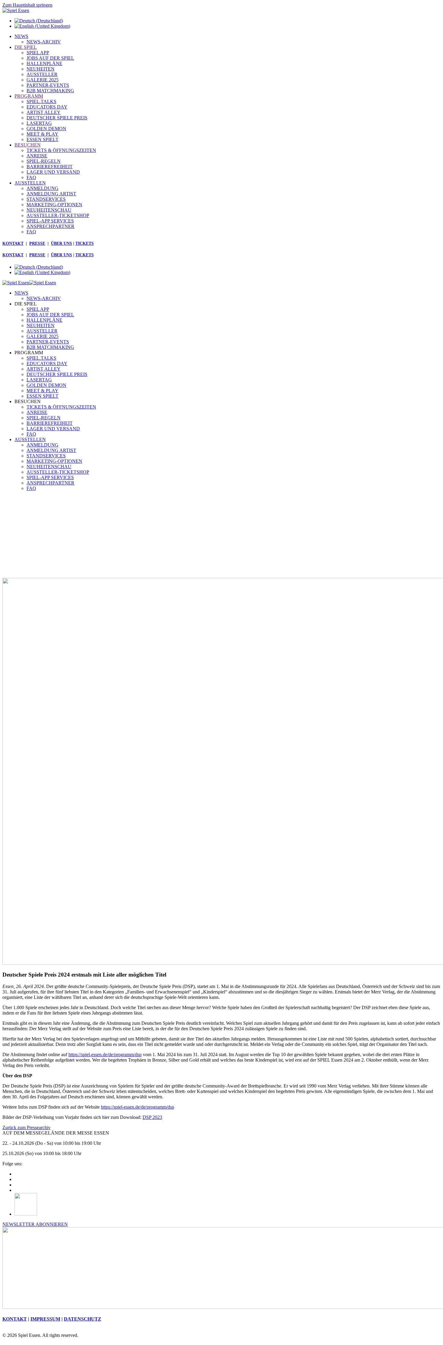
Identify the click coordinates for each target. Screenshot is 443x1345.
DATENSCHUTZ (82, 1318)
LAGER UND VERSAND (53, 172)
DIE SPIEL (25, 47)
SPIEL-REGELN (44, 161)
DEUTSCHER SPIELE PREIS (57, 117)
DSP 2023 (152, 1117)
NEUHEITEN (41, 68)
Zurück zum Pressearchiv (26, 1127)
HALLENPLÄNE (44, 63)
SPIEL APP (38, 52)
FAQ (31, 177)
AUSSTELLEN (30, 182)
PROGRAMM (28, 96)
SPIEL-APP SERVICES (50, 220)
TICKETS (84, 243)
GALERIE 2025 (42, 79)
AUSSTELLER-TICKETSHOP (58, 215)
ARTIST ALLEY (44, 112)
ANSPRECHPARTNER (50, 226)
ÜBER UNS (61, 243)
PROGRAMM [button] (28, 352)
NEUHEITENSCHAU (49, 210)
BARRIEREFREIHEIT (50, 166)
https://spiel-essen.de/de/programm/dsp (105, 1054)
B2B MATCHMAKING (50, 90)
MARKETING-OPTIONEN (54, 204)
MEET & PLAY (42, 134)
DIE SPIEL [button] (25, 303)
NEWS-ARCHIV (44, 41)
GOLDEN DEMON (46, 128)
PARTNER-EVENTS (48, 85)
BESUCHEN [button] (27, 401)
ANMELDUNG (42, 188)
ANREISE (37, 155)
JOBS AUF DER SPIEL (50, 58)
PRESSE (37, 243)
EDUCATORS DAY (47, 106)
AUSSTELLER (42, 74)
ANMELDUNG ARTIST (51, 193)
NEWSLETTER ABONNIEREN (35, 1224)
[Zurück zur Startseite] (15, 10)
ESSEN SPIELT (42, 139)
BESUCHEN (27, 144)
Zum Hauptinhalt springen (27, 5)
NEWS (21, 36)
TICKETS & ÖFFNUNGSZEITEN (61, 150)
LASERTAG (39, 123)
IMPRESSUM (45, 1318)
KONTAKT (13, 243)
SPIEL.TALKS (41, 101)
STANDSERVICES (46, 199)
